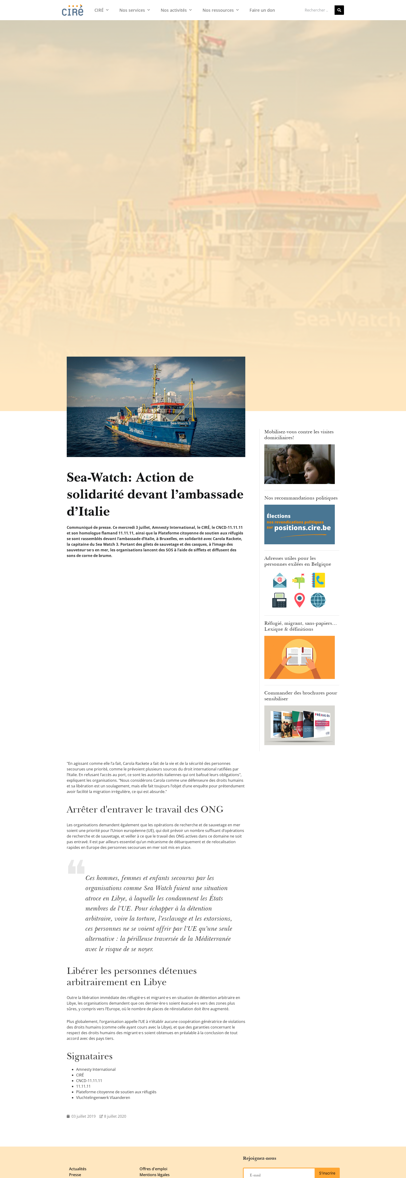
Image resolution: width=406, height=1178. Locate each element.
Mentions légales (155, 1174)
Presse (75, 1174)
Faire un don (262, 10)
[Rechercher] (339, 10)
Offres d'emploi (153, 1168)
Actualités (77, 1168)
